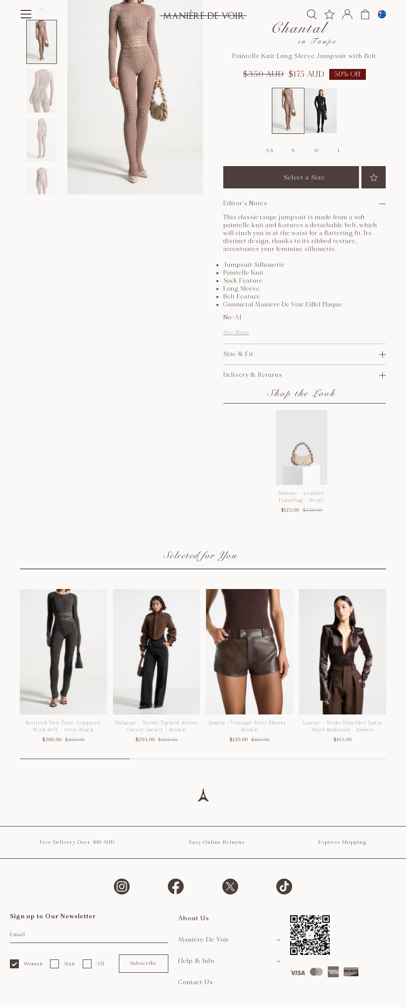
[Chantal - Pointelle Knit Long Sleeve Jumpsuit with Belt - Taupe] (288, 111)
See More (236, 332)
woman (33, 964)
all (100, 964)
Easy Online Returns (217, 842)
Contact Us (195, 982)
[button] (41, 42)
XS (269, 151)
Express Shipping (342, 842)
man (69, 964)
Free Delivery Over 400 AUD (77, 842)
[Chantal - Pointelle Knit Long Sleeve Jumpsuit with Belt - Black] (320, 111)
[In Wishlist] (373, 177)
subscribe (143, 963)
